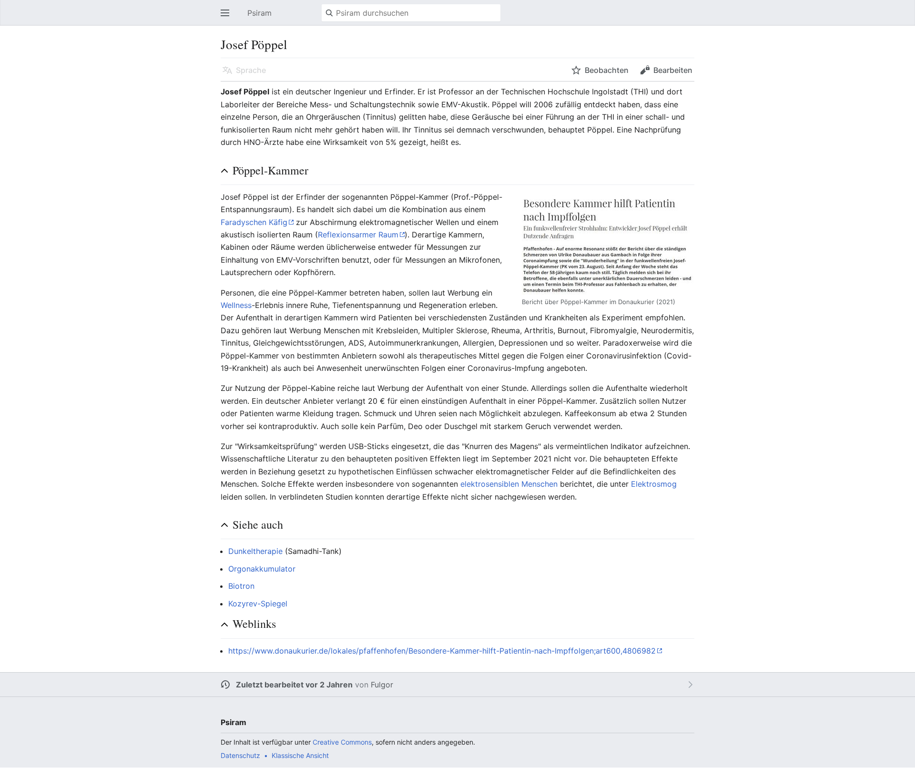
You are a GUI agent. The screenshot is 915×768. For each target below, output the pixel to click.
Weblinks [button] (254, 623)
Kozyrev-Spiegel (257, 603)
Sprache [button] (251, 70)
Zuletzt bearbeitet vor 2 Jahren (294, 684)
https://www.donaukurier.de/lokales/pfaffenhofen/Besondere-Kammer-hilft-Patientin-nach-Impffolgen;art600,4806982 (442, 650)
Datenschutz (240, 755)
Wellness (236, 305)
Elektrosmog (654, 484)
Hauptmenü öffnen (227, 17)
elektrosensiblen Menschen (509, 484)
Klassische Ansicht (300, 755)
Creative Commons (342, 742)
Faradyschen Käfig (254, 222)
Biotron (241, 586)
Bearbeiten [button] (672, 70)
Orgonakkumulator (261, 568)
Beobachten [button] (607, 70)
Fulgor (382, 684)
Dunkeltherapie (255, 551)
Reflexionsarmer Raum (358, 234)
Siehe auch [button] (258, 524)
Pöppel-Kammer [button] (270, 170)
